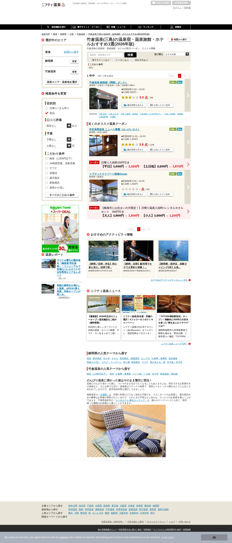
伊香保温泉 (121, 509)
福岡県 (156, 505)
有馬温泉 (89, 509)
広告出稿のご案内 (135, 522)
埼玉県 (82, 505)
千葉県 (90, 505)
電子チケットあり (101, 60)
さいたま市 (97, 513)
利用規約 (147, 529)
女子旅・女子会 (174, 362)
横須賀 (83, 513)
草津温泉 (72, 509)
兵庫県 (98, 505)
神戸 (152, 513)
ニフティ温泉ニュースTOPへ (174, 344)
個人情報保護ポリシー (107, 529)
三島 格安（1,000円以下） (151, 114)
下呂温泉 (110, 509)
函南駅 (180, 114)
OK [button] (214, 537)
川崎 (76, 513)
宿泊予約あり (141, 60)
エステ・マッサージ (112, 362)
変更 (74, 61)
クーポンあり (122, 60)
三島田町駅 (103, 117)
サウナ (145, 362)
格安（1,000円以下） (97, 374)
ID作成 (187, 7)
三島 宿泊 (103, 114)
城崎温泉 (99, 509)
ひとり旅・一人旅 (141, 374)
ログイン (177, 7)
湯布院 (152, 509)
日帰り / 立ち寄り (59, 108)
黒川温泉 (143, 509)
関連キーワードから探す (55, 516)
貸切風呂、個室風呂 (130, 358)
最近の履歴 (181, 3)
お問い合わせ (184, 522)
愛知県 (147, 505)
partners (64, 537)
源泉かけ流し (93, 362)
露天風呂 (97, 358)
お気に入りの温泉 (161, 3)
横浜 (70, 513)
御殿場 (114, 513)
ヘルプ (172, 522)
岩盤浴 (53, 173)
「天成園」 (103, 394)
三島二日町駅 (169, 114)
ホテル (114, 358)
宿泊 (89, 358)
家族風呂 (135, 362)
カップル (145, 358)
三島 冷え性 (114, 114)
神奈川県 (72, 505)
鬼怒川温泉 (163, 509)
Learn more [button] (167, 537)
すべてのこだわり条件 (62, 195)
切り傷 (126, 362)
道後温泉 (133, 509)
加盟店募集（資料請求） (112, 522)
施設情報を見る (134, 105)
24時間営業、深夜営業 (62, 163)
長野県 (139, 505)
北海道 (131, 505)
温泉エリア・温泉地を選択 (62, 81)
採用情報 (187, 529)
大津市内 (144, 513)
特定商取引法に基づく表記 (130, 529)
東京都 (115, 505)
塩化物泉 (173, 358)
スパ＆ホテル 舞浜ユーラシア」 (131, 400)
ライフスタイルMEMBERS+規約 (167, 529)
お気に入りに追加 (162, 105)
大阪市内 (123, 513)
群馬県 (106, 505)
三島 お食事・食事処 (129, 114)
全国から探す (71, 51)
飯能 (107, 513)
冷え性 (106, 358)
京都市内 (134, 513)
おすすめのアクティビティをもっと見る (169, 280)
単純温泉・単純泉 (169, 374)
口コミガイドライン (156, 522)
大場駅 (113, 117)
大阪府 (123, 505)
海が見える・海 (157, 362)
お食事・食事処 (159, 358)
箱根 (81, 509)
